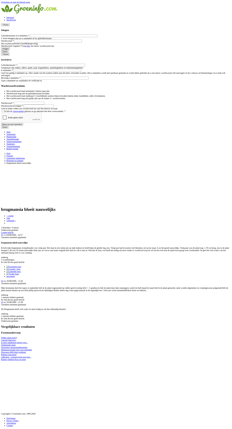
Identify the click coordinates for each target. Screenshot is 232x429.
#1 (2, 235)
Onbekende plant (8, 345)
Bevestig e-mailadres (10, 78)
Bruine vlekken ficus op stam (13, 359)
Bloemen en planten (14, 161)
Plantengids (11, 137)
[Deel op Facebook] (13, 267)
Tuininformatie (12, 139)
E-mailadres (7, 70)
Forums (9, 156)
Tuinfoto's (10, 144)
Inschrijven (11, 20)
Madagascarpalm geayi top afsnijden (16, 350)
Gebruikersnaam (9, 65)
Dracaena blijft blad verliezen (13, 352)
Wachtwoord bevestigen (12, 106)
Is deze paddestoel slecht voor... (14, 342)
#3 (2, 302)
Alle (8, 218)
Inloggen (10, 17)
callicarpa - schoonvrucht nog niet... (16, 357)
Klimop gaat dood (8, 355)
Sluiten (5, 51)
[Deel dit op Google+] (13, 269)
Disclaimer (11, 418)
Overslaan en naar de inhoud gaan (15, 2)
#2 (2, 281)
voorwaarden (18, 111)
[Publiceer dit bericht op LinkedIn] (13, 271)
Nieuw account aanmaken (12, 124)
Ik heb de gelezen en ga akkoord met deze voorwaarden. (34, 111)
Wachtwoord (7, 41)
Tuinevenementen (13, 141)
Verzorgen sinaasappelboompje (14, 347)
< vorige (10, 216)
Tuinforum (10, 134)
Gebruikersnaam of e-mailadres (15, 36)
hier (28, 46)
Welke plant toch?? (9, 338)
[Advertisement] (116, 185)
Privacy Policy (12, 421)
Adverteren (11, 423)
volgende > (11, 221)
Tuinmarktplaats (13, 146)
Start (8, 132)
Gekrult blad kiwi (8, 340)
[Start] (29, 13)
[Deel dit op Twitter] (12, 274)
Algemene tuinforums (15, 158)
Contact (9, 425)
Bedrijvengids (12, 149)
